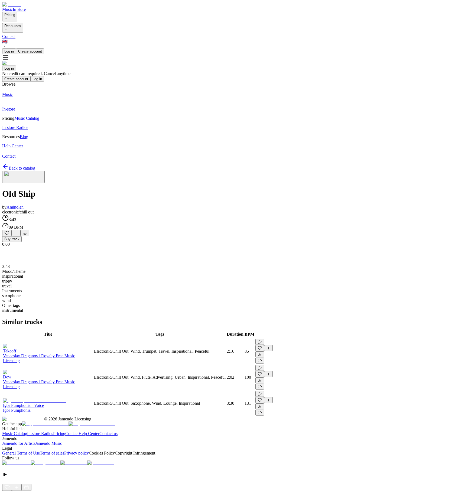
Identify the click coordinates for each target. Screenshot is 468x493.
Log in (9, 51)
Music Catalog (14, 433)
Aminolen (15, 207)
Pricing (9, 15)
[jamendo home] (11, 4)
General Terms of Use (21, 453)
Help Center (89, 433)
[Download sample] (25, 233)
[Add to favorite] (6, 233)
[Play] (23, 177)
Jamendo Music (48, 443)
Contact (8, 36)
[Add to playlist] (16, 233)
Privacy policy (76, 453)
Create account (30, 51)
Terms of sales (52, 453)
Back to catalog (22, 168)
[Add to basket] (259, 361)
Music (7, 9)
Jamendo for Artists (18, 443)
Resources (12, 26)
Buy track (12, 239)
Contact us (108, 433)
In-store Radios (40, 433)
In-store (19, 9)
